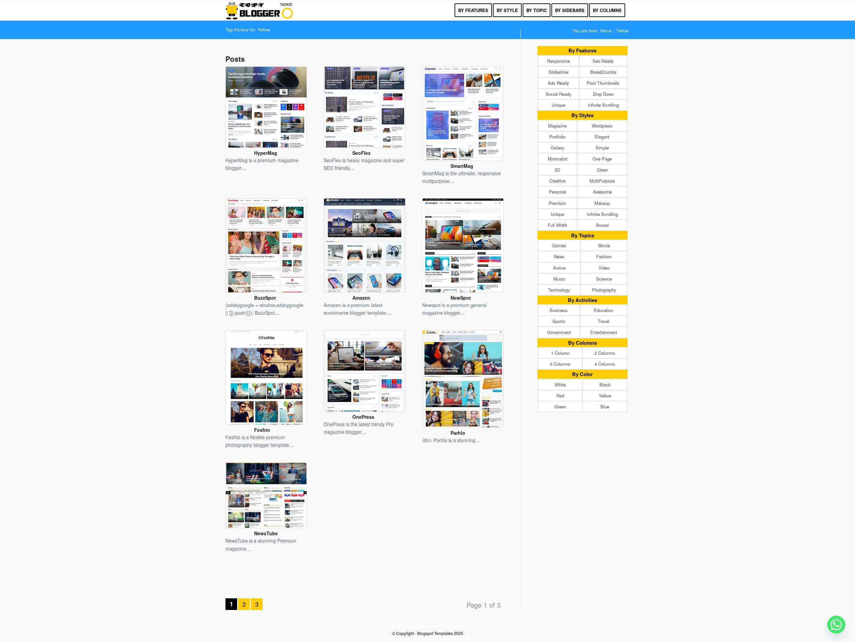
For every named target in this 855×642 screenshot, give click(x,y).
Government (559, 332)
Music (559, 279)
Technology (559, 290)
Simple (602, 147)
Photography (604, 290)
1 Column (560, 353)
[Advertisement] (364, 581)
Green (560, 406)
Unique (558, 105)
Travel (604, 321)
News (559, 256)
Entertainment (603, 332)
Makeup (602, 203)
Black (605, 384)
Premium (557, 203)
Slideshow (558, 72)
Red (560, 395)
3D (557, 170)
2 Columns (604, 353)
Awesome (602, 192)
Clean (602, 170)
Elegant (602, 136)
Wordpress (602, 125)
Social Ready (558, 94)
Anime (559, 268)
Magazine (557, 125)
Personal (557, 192)
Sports (558, 321)
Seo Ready (603, 61)
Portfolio (557, 136)
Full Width (557, 225)
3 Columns (560, 364)
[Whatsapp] (836, 625)
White (560, 384)
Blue (605, 406)
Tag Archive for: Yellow (247, 29)
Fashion (604, 256)
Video (604, 268)
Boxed (602, 225)
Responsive (558, 61)
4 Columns (604, 364)
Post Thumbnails (603, 83)
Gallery (557, 147)
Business (559, 310)
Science (604, 279)
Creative (557, 181)
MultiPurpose (602, 181)
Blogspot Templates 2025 (440, 633)
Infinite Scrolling (603, 105)
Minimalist (557, 158)
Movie (604, 245)
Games (559, 245)
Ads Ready (558, 83)
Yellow (605, 395)
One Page (602, 158)
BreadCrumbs (603, 72)
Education (603, 310)
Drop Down (603, 94)
